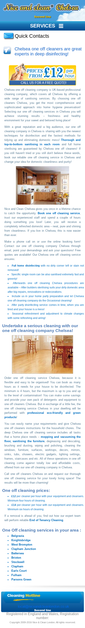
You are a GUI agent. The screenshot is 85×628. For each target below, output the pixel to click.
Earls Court (19, 570)
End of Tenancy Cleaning (46, 520)
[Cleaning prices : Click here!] (42, 74)
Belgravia (17, 535)
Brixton (16, 557)
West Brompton (21, 544)
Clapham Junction (23, 549)
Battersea (17, 553)
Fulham (16, 575)
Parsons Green (21, 579)
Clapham (17, 566)
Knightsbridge (21, 540)
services (42, 26)
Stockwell (17, 562)
